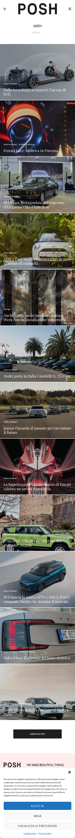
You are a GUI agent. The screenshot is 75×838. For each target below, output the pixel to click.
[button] (69, 772)
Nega (38, 816)
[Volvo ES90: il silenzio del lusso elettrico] (37, 636)
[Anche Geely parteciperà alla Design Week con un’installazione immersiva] (37, 297)
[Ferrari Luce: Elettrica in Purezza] (37, 128)
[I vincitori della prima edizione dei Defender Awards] (37, 523)
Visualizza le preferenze (37, 825)
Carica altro (37, 734)
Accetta (37, 806)
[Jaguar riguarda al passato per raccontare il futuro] (37, 410)
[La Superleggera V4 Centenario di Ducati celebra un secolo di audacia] (37, 467)
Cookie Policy (30, 833)
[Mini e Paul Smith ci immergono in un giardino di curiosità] (37, 241)
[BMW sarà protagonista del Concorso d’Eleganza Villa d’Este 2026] (37, 185)
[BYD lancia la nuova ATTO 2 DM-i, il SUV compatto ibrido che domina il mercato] (37, 579)
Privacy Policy (45, 833)
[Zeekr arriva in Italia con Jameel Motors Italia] (37, 692)
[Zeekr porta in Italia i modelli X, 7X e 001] (37, 354)
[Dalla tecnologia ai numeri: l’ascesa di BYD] (37, 72)
